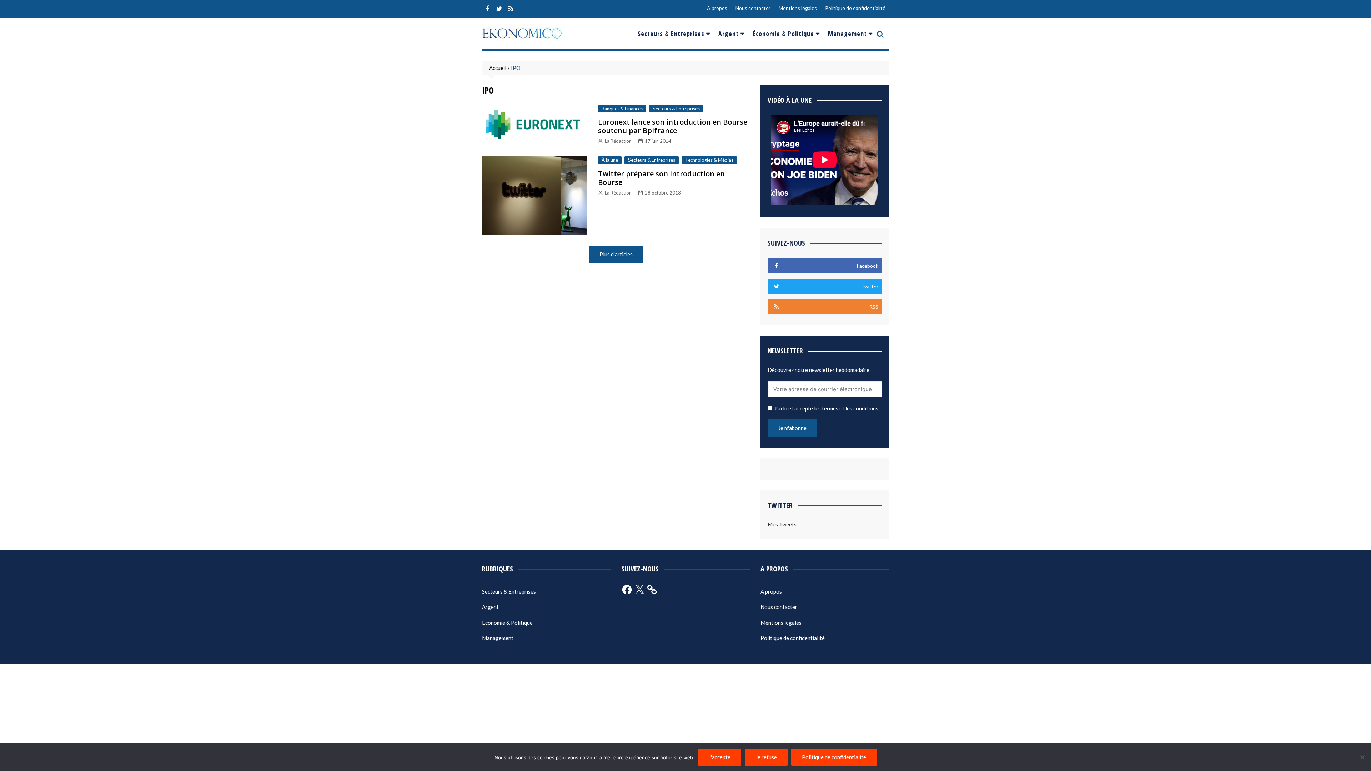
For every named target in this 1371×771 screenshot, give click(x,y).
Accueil (497, 68)
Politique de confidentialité (855, 8)
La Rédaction (618, 141)
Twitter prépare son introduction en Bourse (661, 178)
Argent (728, 33)
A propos (717, 8)
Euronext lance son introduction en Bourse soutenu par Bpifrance (672, 126)
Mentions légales (798, 8)
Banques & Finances (622, 108)
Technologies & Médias (709, 160)
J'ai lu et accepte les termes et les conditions (826, 408)
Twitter (499, 9)
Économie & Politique (783, 33)
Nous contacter (752, 8)
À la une (610, 160)
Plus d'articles (616, 254)
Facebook (487, 9)
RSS (511, 9)
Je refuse (766, 757)
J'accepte (719, 757)
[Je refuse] (1362, 757)
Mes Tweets (782, 524)
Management (847, 33)
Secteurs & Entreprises (671, 33)
